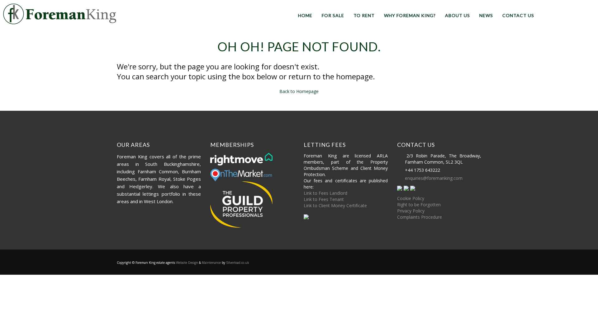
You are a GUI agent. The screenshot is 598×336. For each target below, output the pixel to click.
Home (305, 15)
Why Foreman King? (410, 15)
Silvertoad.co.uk (237, 262)
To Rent (364, 15)
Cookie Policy (410, 198)
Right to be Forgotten (419, 205)
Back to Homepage (299, 91)
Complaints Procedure (419, 217)
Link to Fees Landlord (325, 193)
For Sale (333, 15)
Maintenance (211, 262)
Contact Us (518, 15)
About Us (457, 15)
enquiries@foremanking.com (434, 178)
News (486, 15)
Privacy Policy (411, 211)
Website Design (187, 262)
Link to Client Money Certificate (335, 205)
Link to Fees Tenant (324, 199)
